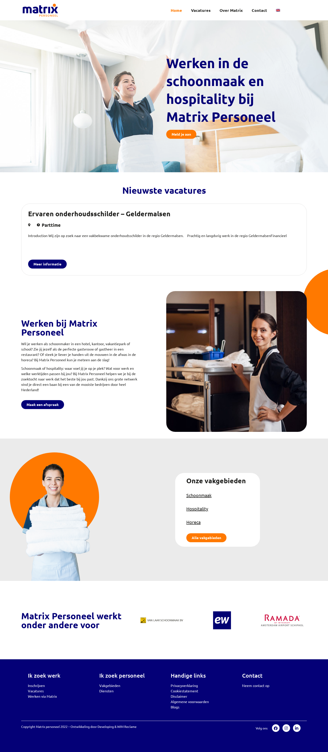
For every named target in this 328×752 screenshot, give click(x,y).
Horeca (193, 522)
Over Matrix (231, 10)
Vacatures (201, 10)
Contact (259, 10)
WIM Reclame (127, 727)
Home (176, 10)
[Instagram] (286, 728)
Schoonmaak (199, 495)
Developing (106, 727)
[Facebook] (276, 728)
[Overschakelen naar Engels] (278, 10)
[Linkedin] (297, 728)
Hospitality (197, 508)
